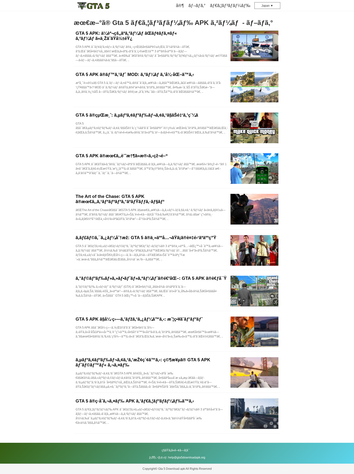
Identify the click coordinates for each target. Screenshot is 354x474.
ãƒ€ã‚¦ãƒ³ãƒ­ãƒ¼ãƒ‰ (230, 5)
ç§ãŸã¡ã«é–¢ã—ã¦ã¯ (176, 450)
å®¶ (180, 5)
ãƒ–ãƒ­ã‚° (197, 5)
